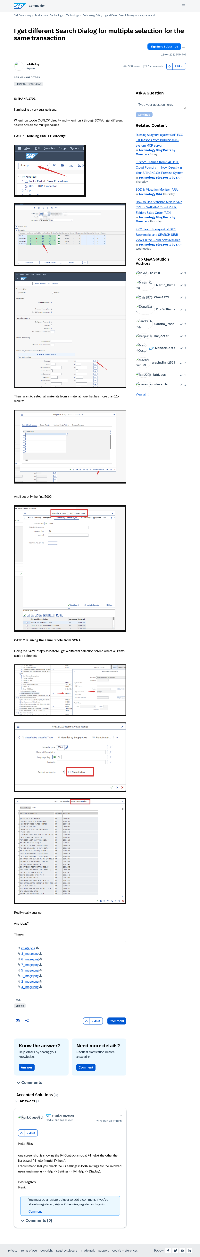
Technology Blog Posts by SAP (159, 177)
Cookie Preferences (125, 1250)
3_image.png (29, 953)
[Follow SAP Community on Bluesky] (175, 1250)
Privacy (12, 1250)
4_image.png (29, 987)
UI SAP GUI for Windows (28, 84)
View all (141, 394)
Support (103, 1250)
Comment (117, 1021)
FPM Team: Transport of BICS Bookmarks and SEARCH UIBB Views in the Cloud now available (158, 235)
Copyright (46, 1250)
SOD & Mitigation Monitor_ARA (157, 189)
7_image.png (29, 964)
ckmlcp (20, 1005)
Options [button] (183, 47)
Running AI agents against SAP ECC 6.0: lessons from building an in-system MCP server (159, 140)
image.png (28, 948)
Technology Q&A (91, 15)
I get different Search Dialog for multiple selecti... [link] (130, 15)
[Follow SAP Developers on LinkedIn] (189, 1250)
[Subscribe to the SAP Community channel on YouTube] (182, 1250)
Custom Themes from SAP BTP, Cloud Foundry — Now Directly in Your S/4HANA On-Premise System (159, 167)
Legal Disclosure (66, 1250)
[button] (170, 66)
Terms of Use (29, 1250)
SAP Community (22, 15)
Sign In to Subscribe (164, 46)
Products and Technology (49, 15)
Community (37, 5)
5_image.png (29, 970)
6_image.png (29, 959)
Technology (72, 15)
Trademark (88, 1250)
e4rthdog (33, 64)
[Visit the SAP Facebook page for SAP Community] (168, 1250)
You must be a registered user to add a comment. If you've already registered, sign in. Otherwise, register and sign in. (68, 1202)
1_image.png (29, 976)
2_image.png (29, 981)
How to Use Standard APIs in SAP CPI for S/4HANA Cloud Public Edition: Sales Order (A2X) (159, 207)
